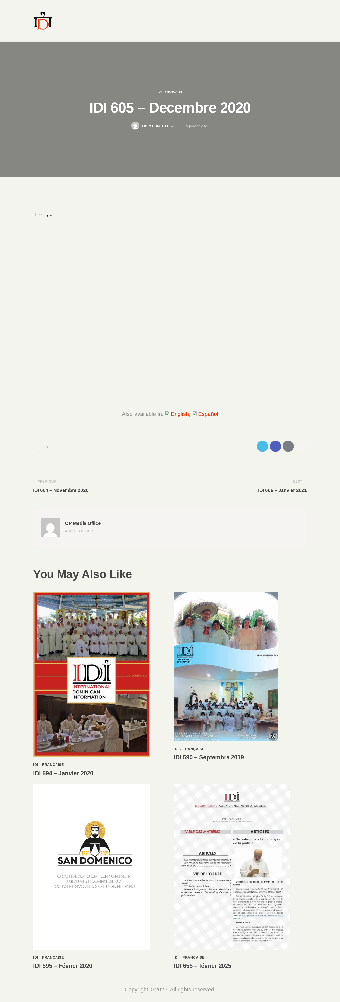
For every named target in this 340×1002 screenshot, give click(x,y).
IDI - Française (170, 91)
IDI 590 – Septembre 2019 (209, 757)
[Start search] (301, 30)
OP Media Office (83, 523)
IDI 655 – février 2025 (202, 965)
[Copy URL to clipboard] (301, 446)
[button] (41, 446)
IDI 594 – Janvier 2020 (63, 773)
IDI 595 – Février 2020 (62, 965)
